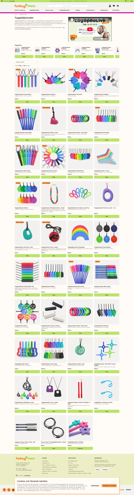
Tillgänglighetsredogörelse (76, 471)
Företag (105, 469)
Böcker (78, 10)
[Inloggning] (110, 5)
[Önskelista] (113, 5)
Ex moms (5, 1)
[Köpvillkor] (121, 490)
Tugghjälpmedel (34, 10)
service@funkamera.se (25, 470)
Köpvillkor (45, 461)
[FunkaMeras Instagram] (9, 490)
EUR (128, 1)
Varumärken (115, 10)
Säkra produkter (46, 469)
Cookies (70, 469)
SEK (132, 1)
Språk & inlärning (20, 10)
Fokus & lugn (49, 10)
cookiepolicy (47, 490)
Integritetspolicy (31, 490)
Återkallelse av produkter (49, 467)
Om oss (70, 463)
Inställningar (95, 485)
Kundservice (45, 463)
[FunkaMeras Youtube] (13, 490)
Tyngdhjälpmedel (64, 10)
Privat (97, 469)
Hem (16, 14)
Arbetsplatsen (90, 10)
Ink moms (12, 1)
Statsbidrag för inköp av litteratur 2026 (79, 473)
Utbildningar (104, 10)
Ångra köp (45, 473)
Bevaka (80, 448)
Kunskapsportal (72, 461)
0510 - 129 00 (22, 468)
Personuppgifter (73, 467)
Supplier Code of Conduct (49, 471)
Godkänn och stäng (109, 485)
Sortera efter (20, 62)
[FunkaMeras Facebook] (4, 490)
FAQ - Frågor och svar (48, 465)
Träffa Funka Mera (73, 465)
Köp (24, 56)
